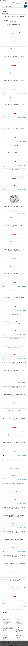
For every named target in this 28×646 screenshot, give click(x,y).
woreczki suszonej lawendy (8, 627)
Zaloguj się (5, 637)
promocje (4, 11)
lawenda (4, 626)
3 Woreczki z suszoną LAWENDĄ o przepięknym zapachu (14, 57)
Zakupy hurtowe (19, 626)
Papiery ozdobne (6, 623)
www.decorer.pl (18, 637)
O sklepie (17, 629)
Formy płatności (19, 621)
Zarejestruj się (5, 638)
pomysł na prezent (6, 13)
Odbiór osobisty (18, 624)
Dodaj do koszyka (21, 44)
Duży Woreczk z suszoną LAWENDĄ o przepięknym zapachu (14, 33)
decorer (7, 3)
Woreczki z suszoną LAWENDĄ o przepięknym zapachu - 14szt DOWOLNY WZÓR (14, 588)
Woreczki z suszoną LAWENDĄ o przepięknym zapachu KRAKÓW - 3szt (14, 395)
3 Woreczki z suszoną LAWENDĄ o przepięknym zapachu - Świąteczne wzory (14, 250)
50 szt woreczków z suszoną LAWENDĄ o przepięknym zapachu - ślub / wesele (14, 467)
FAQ (16, 632)
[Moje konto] (23, 3)
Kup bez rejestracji (6, 639)
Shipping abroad (19, 623)
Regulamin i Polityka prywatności (19, 631)
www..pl (17, 638)
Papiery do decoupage (7, 622)
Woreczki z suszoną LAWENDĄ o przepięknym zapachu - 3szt (14, 419)
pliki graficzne (5, 630)
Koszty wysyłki (18, 622)
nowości (4, 9)
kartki (4, 624)
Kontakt (17, 634)
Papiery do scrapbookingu (7, 621)
